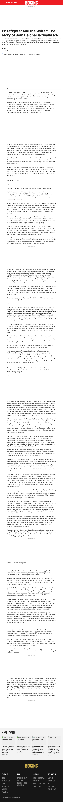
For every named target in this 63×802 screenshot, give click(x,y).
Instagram (51, 781)
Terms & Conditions (39, 784)
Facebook (51, 786)
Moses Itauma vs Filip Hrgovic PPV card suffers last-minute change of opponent (23, 749)
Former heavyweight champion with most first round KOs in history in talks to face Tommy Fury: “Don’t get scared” (54, 750)
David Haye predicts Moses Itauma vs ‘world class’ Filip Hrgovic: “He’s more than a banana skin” (38, 749)
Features (14, 3)
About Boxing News (38, 778)
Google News (52, 789)
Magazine (5, 792)
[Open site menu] (3, 3)
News (8, 3)
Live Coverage (6, 781)
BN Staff (4, 48)
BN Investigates (6, 786)
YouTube (50, 778)
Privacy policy (37, 786)
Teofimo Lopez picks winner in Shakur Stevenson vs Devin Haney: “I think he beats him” (8, 749)
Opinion (4, 789)
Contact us (36, 781)
